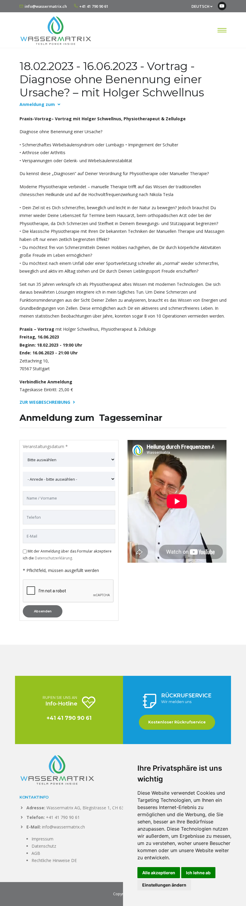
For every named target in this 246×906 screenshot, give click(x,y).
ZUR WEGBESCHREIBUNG (45, 402)
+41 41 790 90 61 (93, 6)
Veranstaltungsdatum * (45, 446)
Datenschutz (44, 846)
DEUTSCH (200, 6)
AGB (36, 853)
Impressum (42, 839)
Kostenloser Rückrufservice (177, 722)
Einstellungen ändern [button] (164, 884)
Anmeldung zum (38, 104)
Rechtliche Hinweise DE (54, 860)
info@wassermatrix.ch (46, 6)
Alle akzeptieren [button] (158, 872)
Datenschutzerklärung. (54, 558)
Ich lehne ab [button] (198, 872)
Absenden (43, 611)
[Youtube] (222, 6)
